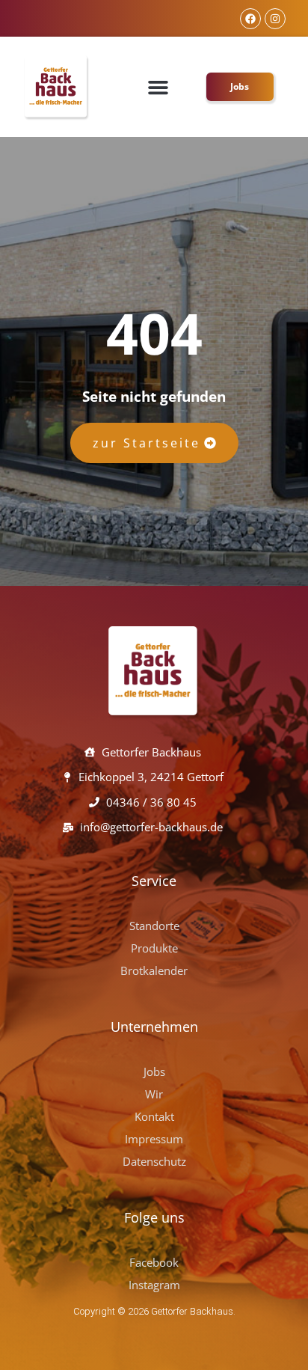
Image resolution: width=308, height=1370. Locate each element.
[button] (158, 86)
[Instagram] (275, 18)
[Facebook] (250, 18)
